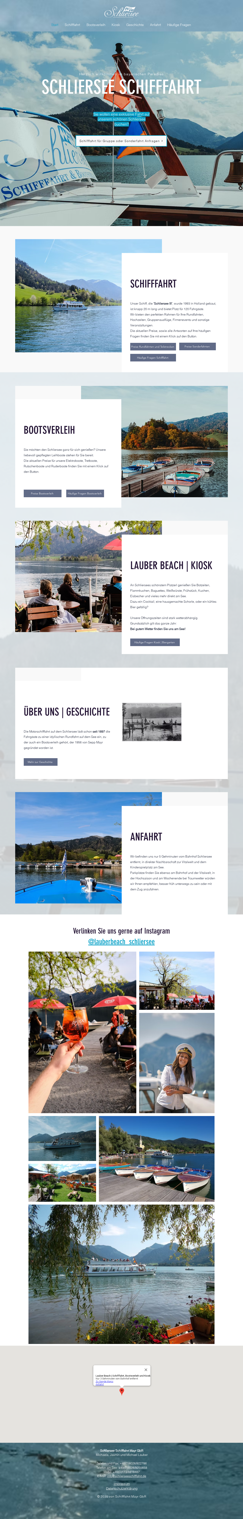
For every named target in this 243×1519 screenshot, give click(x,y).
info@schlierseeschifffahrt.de (126, 1476)
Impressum (122, 1484)
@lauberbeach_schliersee (121, 941)
